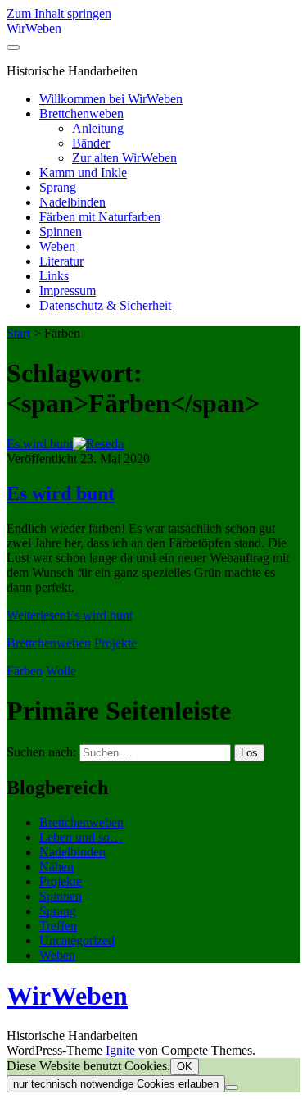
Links (54, 276)
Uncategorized (77, 940)
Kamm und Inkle (83, 172)
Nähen (56, 867)
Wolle (61, 671)
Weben (57, 246)
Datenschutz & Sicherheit (105, 305)
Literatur (61, 261)
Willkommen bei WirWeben (111, 99)
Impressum (67, 290)
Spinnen (60, 231)
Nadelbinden (72, 202)
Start (18, 333)
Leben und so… (81, 837)
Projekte (115, 643)
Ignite (120, 1050)
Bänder (91, 143)
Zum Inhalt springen (59, 13)
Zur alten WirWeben (124, 158)
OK (184, 1066)
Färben (25, 671)
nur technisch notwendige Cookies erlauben (116, 1084)
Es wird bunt (40, 444)
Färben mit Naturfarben (99, 217)
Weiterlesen (70, 615)
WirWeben (34, 28)
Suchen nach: (41, 752)
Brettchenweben (81, 113)
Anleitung (98, 128)
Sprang (57, 187)
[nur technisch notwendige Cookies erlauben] (231, 1087)
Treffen (58, 926)
